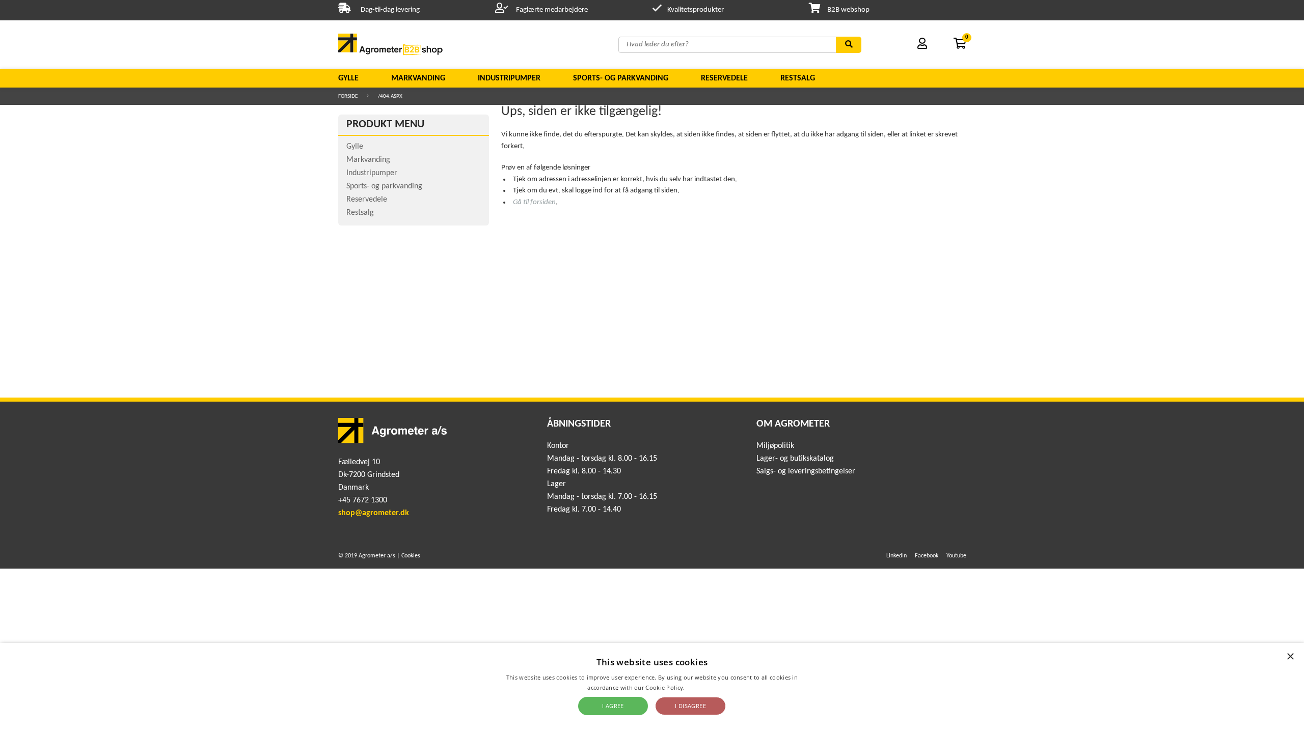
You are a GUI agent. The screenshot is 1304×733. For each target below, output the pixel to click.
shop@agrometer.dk (373, 513)
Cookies (410, 556)
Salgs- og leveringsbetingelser (805, 471)
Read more (702, 687)
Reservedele (724, 78)
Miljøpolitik (775, 446)
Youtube (956, 556)
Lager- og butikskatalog (795, 459)
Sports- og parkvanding (620, 78)
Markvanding (418, 78)
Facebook (926, 556)
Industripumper (509, 78)
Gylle (348, 78)
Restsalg (797, 78)
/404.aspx (390, 96)
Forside (348, 96)
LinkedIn (896, 556)
